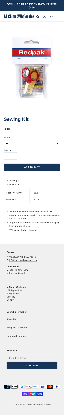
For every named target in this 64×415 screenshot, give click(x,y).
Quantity (7, 150)
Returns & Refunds (16, 336)
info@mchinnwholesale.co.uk (23, 260)
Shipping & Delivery (17, 327)
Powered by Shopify (43, 404)
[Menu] (58, 16)
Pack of (7, 137)
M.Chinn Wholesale (27, 404)
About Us (11, 319)
